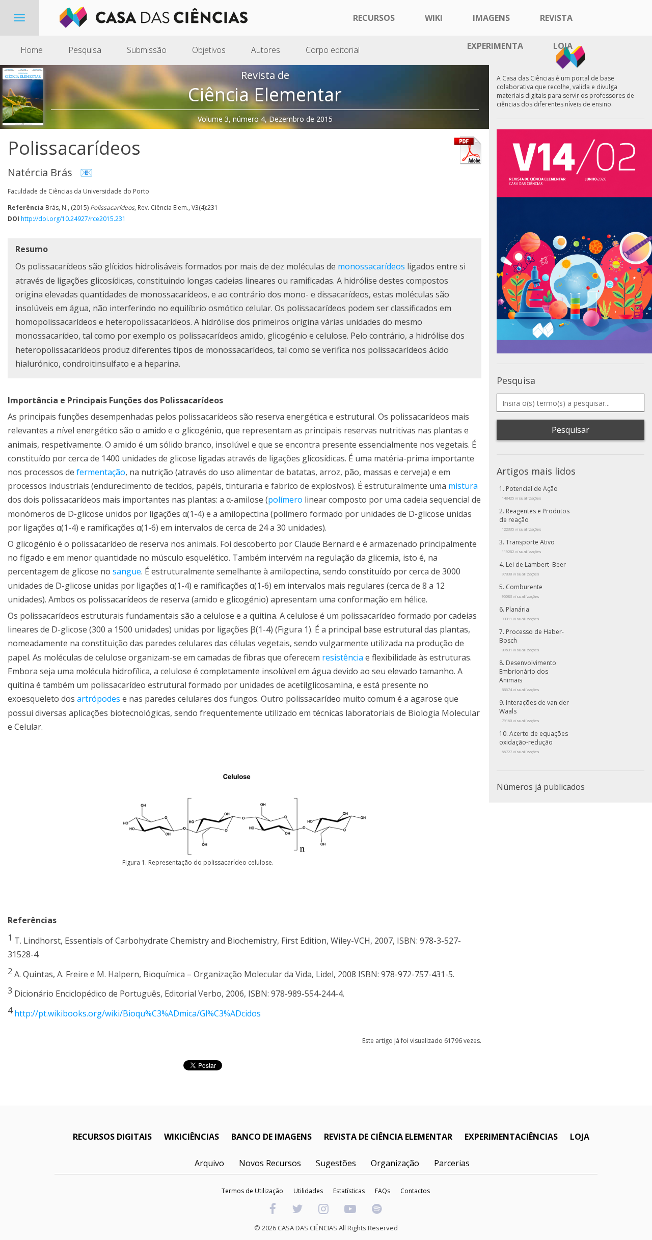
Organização (395, 1163)
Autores (265, 50)
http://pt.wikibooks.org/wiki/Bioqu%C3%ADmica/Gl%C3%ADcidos (137, 1013)
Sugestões (336, 1163)
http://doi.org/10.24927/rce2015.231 (73, 218)
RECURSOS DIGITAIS (112, 1136)
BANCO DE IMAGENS (271, 1136)
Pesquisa (84, 50)
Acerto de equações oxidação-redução (533, 741)
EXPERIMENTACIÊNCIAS (511, 1136)
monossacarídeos (371, 266)
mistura (463, 485)
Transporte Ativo (528, 546)
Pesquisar (570, 429)
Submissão (147, 50)
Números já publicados (541, 786)
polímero (285, 499)
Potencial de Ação (530, 492)
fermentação (100, 472)
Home (31, 50)
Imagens (491, 17)
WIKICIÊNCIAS (191, 1136)
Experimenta (495, 45)
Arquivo (209, 1163)
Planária (520, 613)
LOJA (579, 1136)
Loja (563, 45)
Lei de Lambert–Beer (534, 568)
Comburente (522, 591)
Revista (556, 17)
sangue (127, 571)
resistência (342, 657)
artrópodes (98, 698)
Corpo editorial (333, 50)
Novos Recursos (270, 1163)
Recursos (374, 17)
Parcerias (452, 1163)
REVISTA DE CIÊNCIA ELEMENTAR (388, 1136)
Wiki (434, 17)
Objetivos (209, 50)
